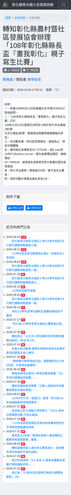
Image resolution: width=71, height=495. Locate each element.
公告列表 (19, 17)
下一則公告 (32, 70)
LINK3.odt (35, 207)
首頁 (8, 17)
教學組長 (34, 79)
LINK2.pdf (16, 207)
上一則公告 (13, 70)
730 (56, 89)
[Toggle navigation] (63, 4)
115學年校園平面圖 (23, 290)
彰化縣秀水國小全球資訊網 (32, 5)
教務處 (8, 79)
